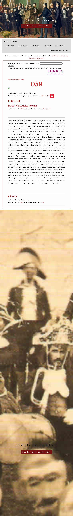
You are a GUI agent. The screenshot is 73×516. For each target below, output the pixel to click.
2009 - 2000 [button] (35, 46)
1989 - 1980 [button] (59, 46)
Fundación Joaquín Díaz (59, 51)
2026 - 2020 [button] (11, 46)
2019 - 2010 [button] (23, 46)
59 (43, 202)
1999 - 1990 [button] (47, 46)
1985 (21, 109)
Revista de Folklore (11, 41)
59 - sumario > (46, 109)
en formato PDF (45, 96)
